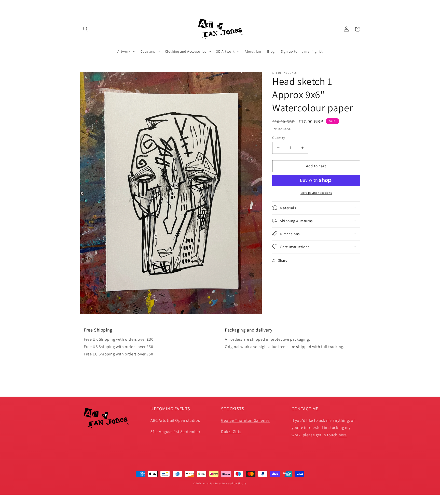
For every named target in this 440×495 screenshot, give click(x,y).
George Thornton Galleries (245, 420)
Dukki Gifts (231, 431)
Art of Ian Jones (212, 483)
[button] (85, 29)
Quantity (278, 138)
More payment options (316, 192)
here (343, 435)
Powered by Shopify (234, 483)
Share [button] (282, 260)
